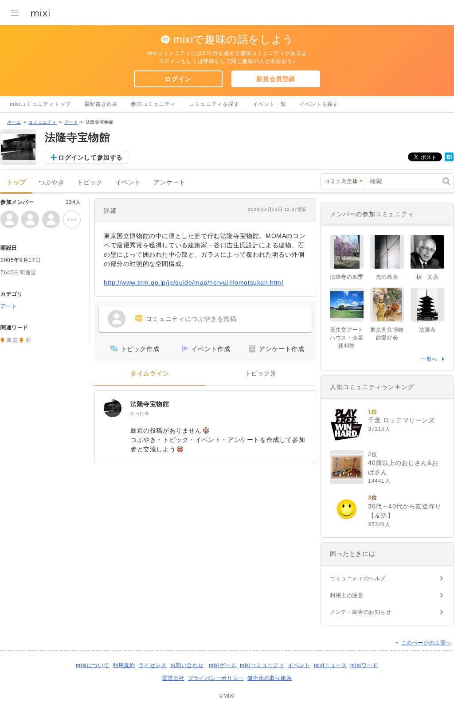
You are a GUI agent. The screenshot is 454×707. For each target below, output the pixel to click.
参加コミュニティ (153, 104)
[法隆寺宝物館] (112, 408)
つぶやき (51, 182)
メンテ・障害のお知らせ (360, 612)
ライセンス (153, 665)
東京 (12, 340)
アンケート (169, 182)
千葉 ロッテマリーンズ (401, 420)
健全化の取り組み (269, 678)
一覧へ (429, 359)
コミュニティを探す (214, 104)
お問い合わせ (187, 665)
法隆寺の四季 (347, 277)
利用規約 (124, 665)
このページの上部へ (426, 643)
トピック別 (261, 373)
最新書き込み (101, 104)
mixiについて (92, 665)
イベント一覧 (269, 104)
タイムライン (149, 373)
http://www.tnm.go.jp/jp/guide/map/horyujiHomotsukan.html (193, 282)
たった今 (139, 413)
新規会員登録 (275, 78)
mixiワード (364, 665)
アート (71, 122)
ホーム (14, 122)
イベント (128, 182)
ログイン (178, 78)
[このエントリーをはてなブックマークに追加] (449, 159)
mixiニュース (330, 665)
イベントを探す (318, 104)
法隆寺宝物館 (149, 403)
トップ (16, 182)
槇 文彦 (427, 277)
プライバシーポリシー (216, 678)
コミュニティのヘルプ (358, 578)
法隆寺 (427, 330)
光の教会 (387, 277)
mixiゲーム (222, 665)
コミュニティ (42, 122)
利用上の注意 (347, 595)
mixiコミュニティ (262, 665)
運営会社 (173, 678)
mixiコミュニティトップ (40, 104)
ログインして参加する (90, 157)
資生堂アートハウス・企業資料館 (347, 338)
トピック (89, 182)
